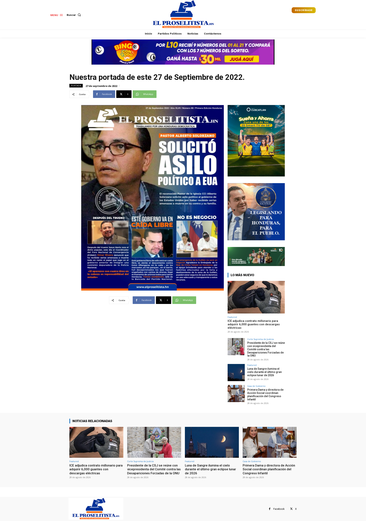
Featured (232, 317)
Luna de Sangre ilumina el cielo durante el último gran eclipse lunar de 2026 (264, 372)
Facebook (279, 508)
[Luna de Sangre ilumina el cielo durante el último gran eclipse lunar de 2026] (236, 372)
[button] (74, 15)
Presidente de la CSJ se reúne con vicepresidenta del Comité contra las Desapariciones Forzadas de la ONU (266, 349)
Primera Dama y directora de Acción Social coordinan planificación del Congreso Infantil (265, 394)
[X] (291, 509)
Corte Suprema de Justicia (260, 339)
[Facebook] (269, 509)
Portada (76, 85)
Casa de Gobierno (256, 386)
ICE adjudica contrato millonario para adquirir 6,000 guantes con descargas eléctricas (254, 324)
